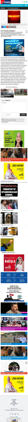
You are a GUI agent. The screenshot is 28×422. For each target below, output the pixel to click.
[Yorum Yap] (15, 27)
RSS (14, 405)
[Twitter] (5, 27)
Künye (14, 401)
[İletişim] (26, 5)
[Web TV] (24, 2)
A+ (26, 30)
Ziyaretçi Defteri (14, 403)
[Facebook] (2, 27)
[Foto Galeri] (26, 2)
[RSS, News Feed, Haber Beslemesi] (12, 414)
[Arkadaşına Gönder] (10, 27)
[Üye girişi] (15, 414)
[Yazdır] (12, 27)
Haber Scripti (13, 417)
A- (26, 32)
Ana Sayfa (14, 399)
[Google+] (7, 27)
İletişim (14, 402)
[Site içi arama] (18, 414)
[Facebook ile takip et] (10, 414)
